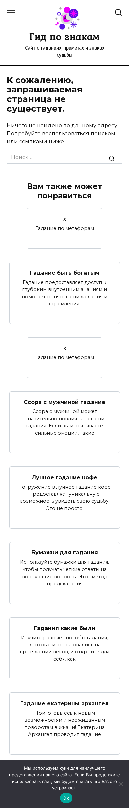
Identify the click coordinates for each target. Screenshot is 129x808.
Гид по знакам (64, 36)
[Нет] (120, 784)
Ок (66, 798)
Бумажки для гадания (64, 552)
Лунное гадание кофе (64, 477)
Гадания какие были (64, 628)
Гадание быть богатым (64, 272)
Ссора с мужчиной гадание (64, 402)
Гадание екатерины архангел (64, 703)
